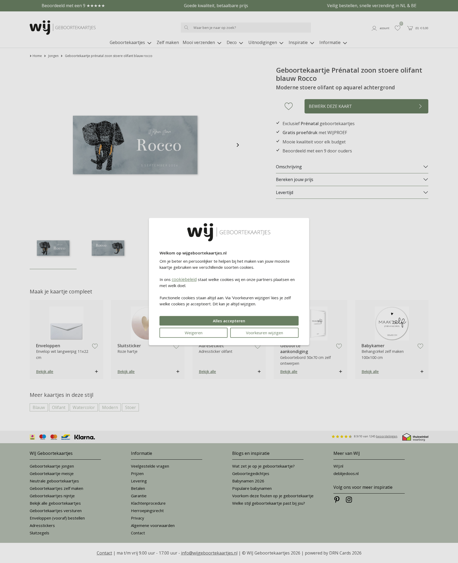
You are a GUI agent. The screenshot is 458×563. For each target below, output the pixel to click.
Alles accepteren (229, 320)
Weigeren (193, 332)
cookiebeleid (184, 279)
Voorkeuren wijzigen (264, 332)
